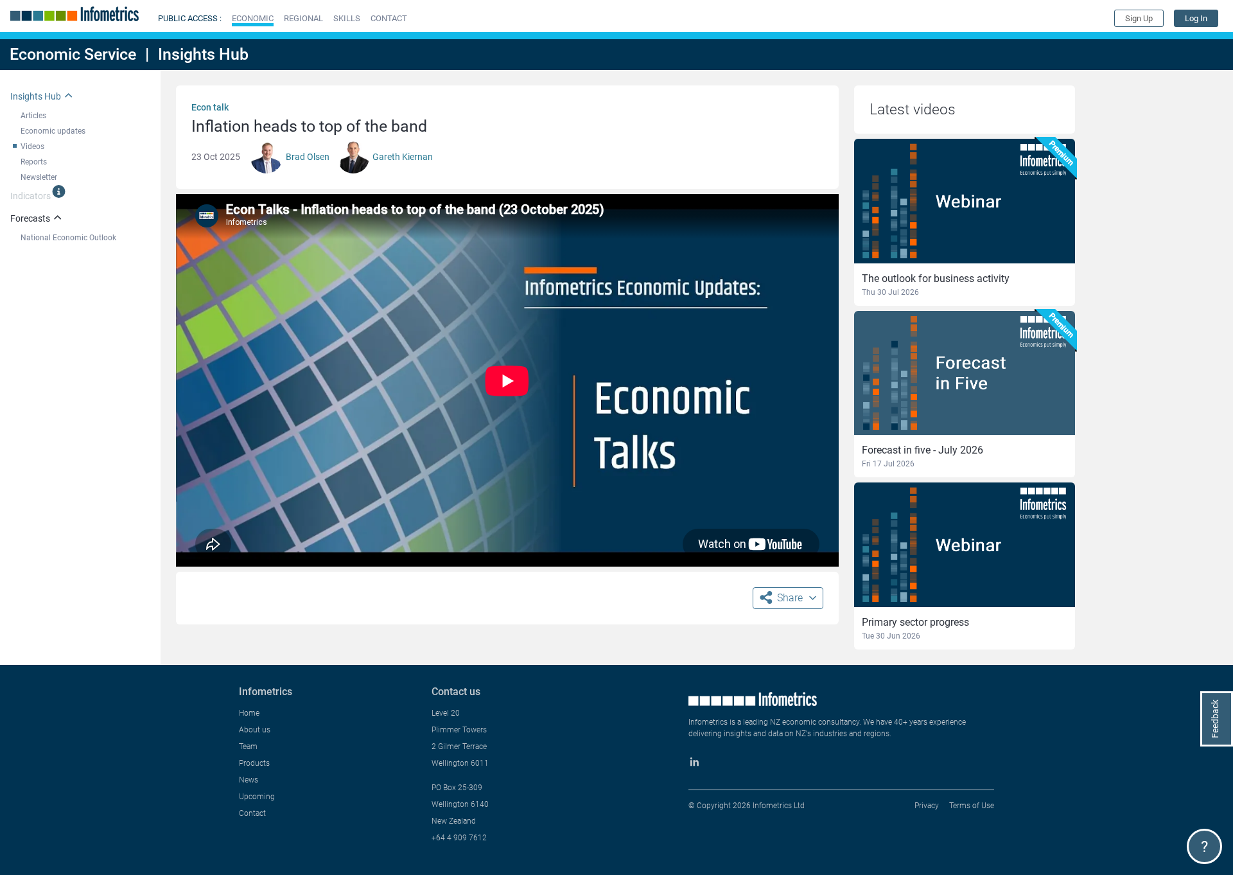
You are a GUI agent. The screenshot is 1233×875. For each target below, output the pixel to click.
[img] (59, 191)
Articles (33, 115)
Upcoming (257, 796)
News (248, 779)
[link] (1196, 18)
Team (248, 746)
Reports (34, 161)
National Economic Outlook (68, 237)
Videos (32, 146)
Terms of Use (971, 805)
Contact (252, 813)
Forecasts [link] (30, 218)
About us (254, 729)
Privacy (926, 805)
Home (249, 713)
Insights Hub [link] (35, 96)
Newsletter (39, 177)
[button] (253, 18)
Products (254, 763)
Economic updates (53, 131)
